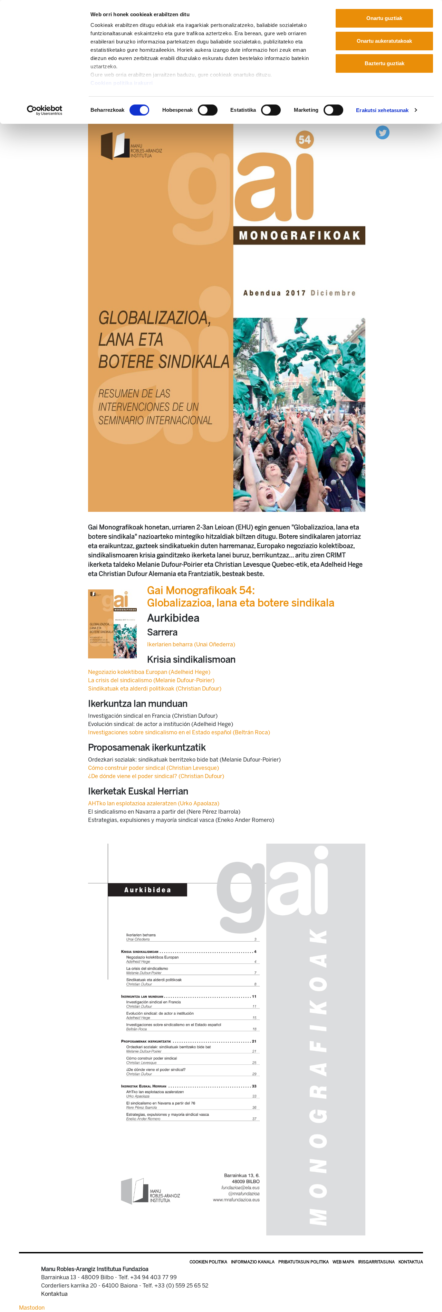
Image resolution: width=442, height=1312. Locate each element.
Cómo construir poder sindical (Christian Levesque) (153, 768)
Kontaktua (410, 1262)
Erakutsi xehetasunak (382, 110)
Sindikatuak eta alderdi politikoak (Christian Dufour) (154, 688)
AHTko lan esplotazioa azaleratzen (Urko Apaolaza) (153, 803)
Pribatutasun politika (303, 1262)
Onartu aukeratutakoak (384, 41)
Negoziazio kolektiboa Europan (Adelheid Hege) (149, 672)
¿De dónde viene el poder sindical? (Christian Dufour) (156, 776)
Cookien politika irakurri (121, 83)
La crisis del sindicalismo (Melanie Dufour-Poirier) (151, 680)
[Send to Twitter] (383, 132)
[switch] (208, 110)
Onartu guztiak (384, 18)
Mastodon (32, 1307)
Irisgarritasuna (376, 1262)
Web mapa (343, 1262)
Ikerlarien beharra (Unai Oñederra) (191, 644)
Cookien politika (208, 1262)
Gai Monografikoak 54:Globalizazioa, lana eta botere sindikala (241, 596)
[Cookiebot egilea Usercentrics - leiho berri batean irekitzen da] (45, 110)
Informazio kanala (253, 1262)
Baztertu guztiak (384, 63)
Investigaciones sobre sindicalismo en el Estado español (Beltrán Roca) (179, 732)
